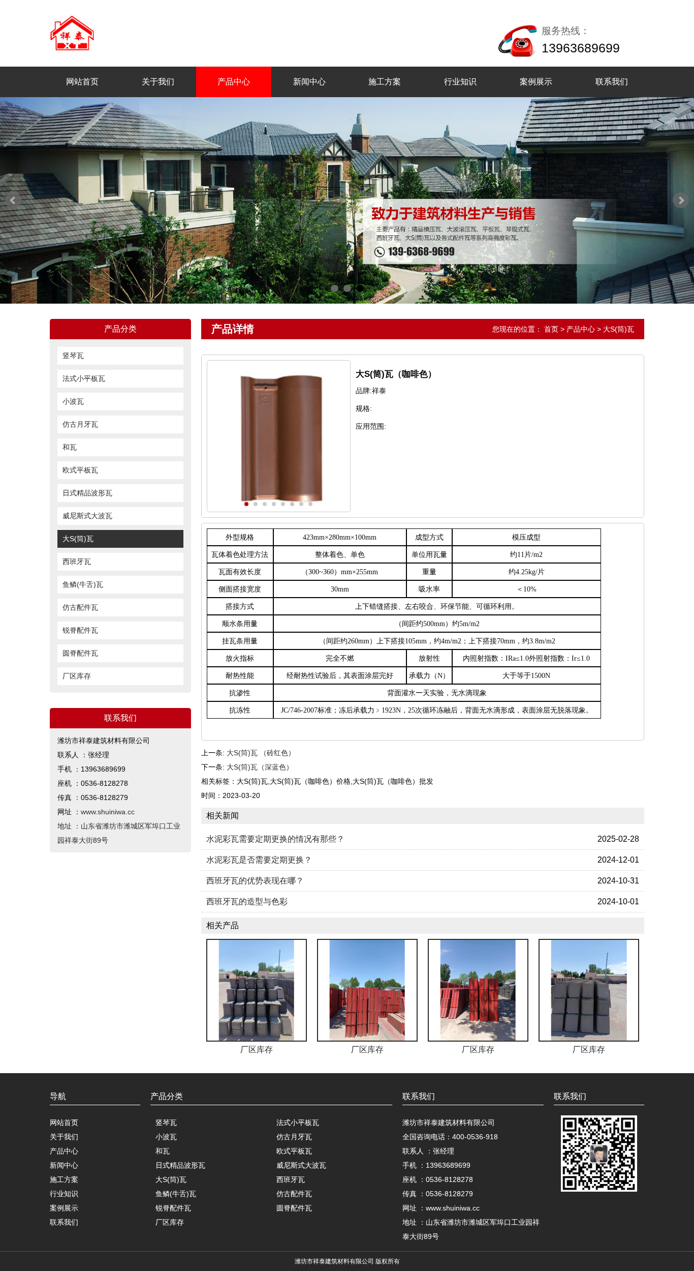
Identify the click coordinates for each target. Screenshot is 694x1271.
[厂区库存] (256, 990)
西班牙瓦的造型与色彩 (247, 901)
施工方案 (384, 81)
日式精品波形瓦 (87, 493)
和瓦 (69, 447)
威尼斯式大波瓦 (87, 516)
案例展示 (536, 81)
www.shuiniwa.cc (108, 812)
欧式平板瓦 (80, 470)
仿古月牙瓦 (80, 424)
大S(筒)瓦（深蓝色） (260, 767)
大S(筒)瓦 (77, 539)
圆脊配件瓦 (80, 653)
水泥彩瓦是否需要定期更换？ (259, 859)
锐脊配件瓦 (80, 630)
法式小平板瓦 (83, 378)
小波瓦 (73, 401)
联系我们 (611, 81)
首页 (551, 329)
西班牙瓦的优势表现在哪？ (255, 880)
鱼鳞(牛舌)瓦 (82, 584)
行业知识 (460, 81)
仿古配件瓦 (80, 607)
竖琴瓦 (73, 355)
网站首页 (82, 81)
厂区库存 (76, 676)
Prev (13, 200)
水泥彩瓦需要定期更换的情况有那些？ (275, 839)
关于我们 (158, 81)
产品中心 (233, 81)
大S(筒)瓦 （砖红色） (261, 753)
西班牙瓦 (76, 561)
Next (681, 200)
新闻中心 (309, 81)
